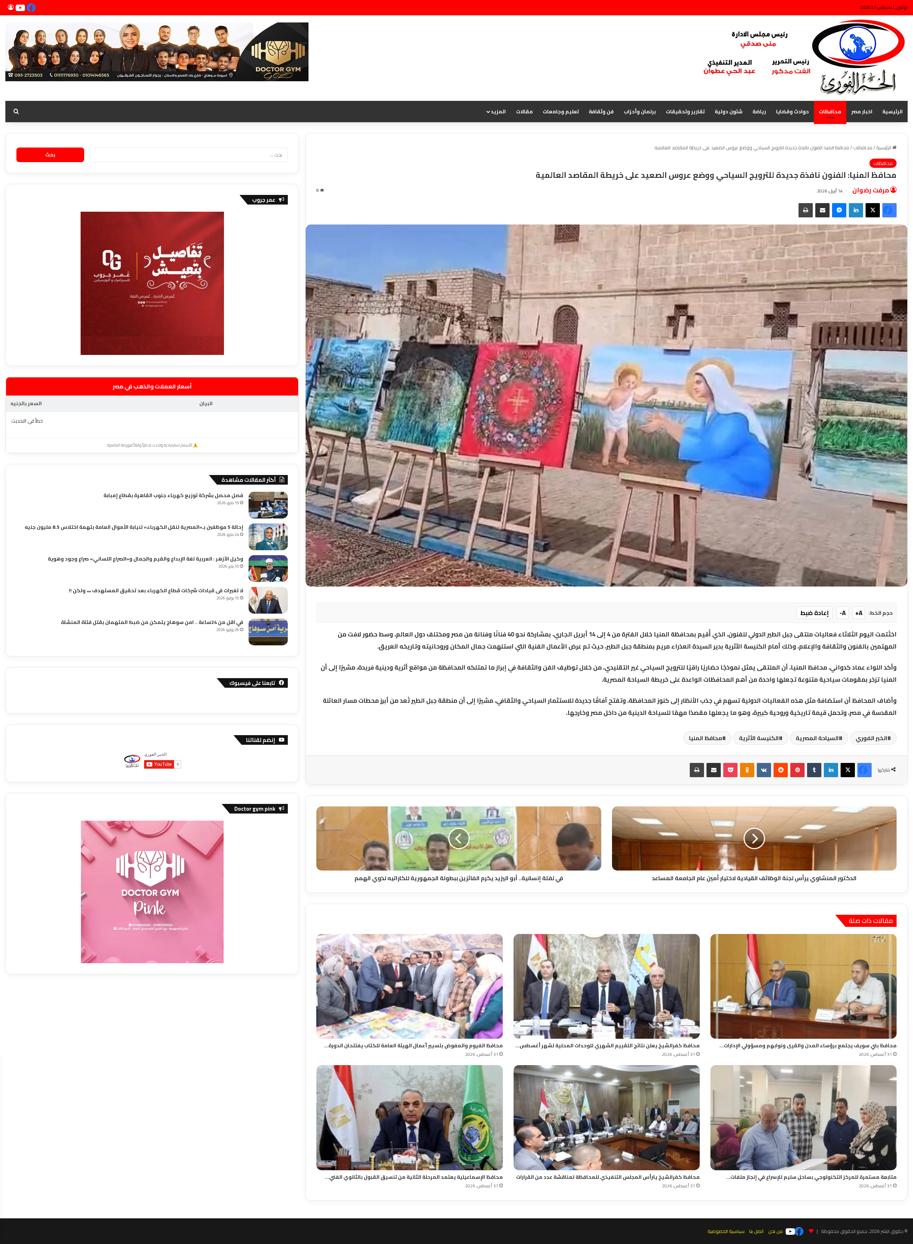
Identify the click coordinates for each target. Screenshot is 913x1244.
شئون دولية (729, 111)
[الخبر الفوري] (801, 58)
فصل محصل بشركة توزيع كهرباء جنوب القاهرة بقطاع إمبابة (173, 495)
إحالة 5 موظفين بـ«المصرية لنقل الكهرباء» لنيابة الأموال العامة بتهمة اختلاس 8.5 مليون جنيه (134, 527)
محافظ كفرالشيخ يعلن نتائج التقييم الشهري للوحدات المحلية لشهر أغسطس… (607, 1045)
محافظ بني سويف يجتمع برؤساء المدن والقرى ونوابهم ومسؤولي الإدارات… (808, 1045)
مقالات (524, 111)
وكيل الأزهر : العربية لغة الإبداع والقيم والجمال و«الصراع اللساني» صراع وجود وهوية (145, 558)
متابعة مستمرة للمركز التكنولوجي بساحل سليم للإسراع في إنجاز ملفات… (811, 1177)
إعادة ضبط (814, 613)
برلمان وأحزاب (640, 111)
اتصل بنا (756, 1231)
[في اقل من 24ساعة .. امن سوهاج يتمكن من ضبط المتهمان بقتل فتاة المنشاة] (268, 632)
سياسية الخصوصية (726, 1231)
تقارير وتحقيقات (685, 111)
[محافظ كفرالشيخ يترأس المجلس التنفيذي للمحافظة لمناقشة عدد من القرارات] (607, 1117)
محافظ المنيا (705, 738)
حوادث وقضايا (792, 111)
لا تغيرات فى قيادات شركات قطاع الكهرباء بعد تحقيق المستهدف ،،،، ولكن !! (156, 590)
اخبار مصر (861, 111)
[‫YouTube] (21, 7)
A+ (858, 613)
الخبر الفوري (871, 738)
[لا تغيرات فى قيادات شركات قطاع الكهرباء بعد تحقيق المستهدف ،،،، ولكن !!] (268, 600)
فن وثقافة (601, 111)
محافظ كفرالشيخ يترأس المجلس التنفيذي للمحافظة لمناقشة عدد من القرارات (608, 1177)
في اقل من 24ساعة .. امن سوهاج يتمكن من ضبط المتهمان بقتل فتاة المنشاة (152, 622)
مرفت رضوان (870, 190)
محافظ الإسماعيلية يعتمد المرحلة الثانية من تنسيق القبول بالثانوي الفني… (414, 1177)
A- (843, 613)
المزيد (498, 111)
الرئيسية (892, 111)
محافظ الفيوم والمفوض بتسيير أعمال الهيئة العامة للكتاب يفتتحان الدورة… (413, 1045)
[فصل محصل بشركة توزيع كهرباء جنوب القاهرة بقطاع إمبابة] (268, 505)
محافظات (830, 111)
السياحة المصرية (817, 738)
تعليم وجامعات (561, 111)
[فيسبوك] (32, 7)
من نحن (775, 1231)
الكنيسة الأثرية (759, 738)
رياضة (759, 111)
